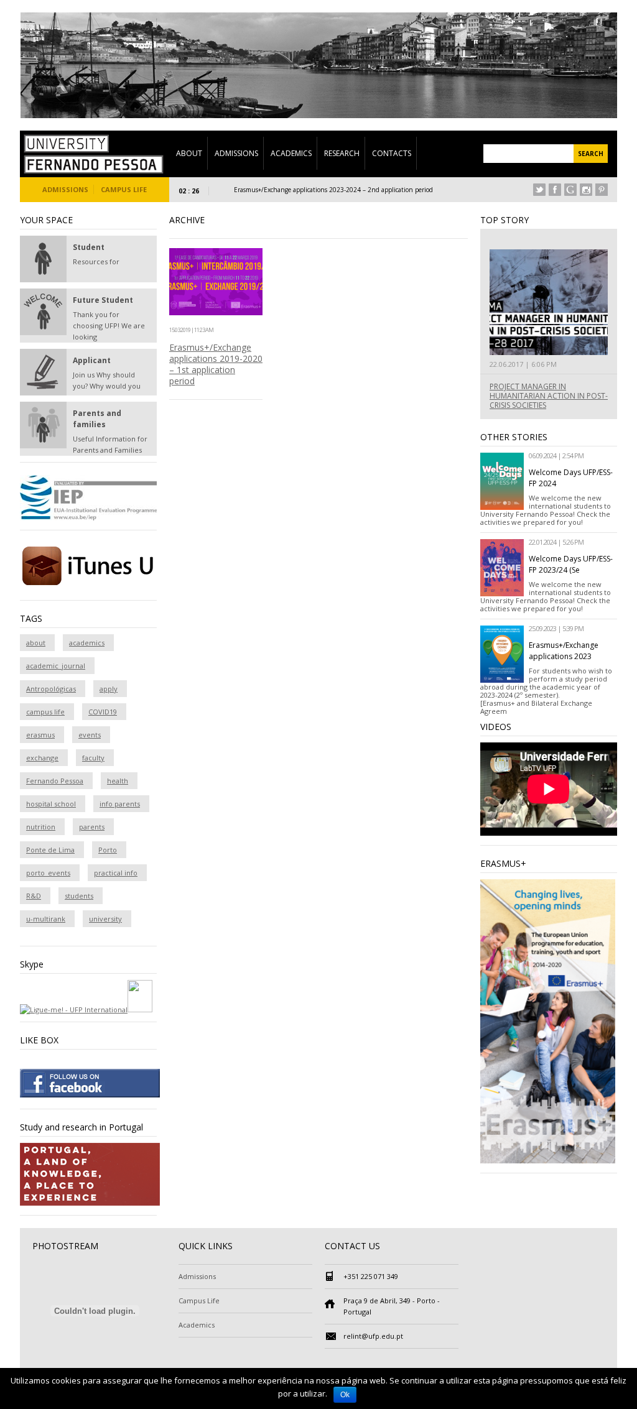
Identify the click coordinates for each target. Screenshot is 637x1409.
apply (109, 688)
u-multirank (45, 918)
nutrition (40, 826)
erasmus (40, 734)
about (35, 642)
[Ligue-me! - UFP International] (74, 1009)
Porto (107, 849)
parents (92, 826)
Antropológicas (51, 688)
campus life (45, 711)
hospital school (51, 803)
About (189, 153)
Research (342, 153)
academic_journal (55, 665)
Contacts (391, 153)
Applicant (92, 360)
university (105, 918)
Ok (345, 1394)
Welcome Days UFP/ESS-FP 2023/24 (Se (571, 564)
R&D (33, 895)
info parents (120, 803)
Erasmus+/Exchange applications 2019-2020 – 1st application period (216, 364)
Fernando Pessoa (54, 780)
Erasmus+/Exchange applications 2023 (563, 651)
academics (87, 642)
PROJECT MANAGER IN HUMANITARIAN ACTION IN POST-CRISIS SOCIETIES (549, 395)
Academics (291, 153)
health (117, 780)
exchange (42, 757)
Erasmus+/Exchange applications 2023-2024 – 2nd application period (309, 189)
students (79, 895)
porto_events (48, 872)
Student (89, 247)
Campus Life (124, 189)
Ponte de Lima (50, 849)
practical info (115, 872)
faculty (93, 757)
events (89, 734)
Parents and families (97, 419)
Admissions (236, 153)
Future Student (103, 300)
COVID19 (102, 711)
